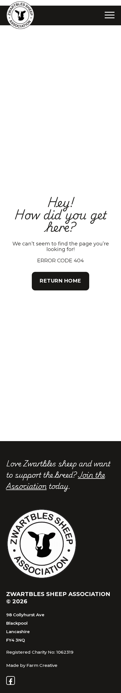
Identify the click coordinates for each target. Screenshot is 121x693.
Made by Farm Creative (31, 665)
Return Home (60, 281)
